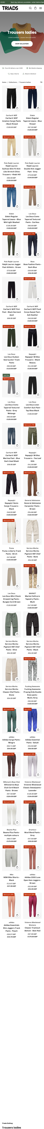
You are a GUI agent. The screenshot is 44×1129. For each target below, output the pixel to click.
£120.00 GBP (12, 605)
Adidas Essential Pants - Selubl (32, 741)
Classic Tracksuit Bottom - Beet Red (32, 929)
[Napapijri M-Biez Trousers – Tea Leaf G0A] (38, 445)
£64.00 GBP (32, 560)
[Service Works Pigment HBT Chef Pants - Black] (38, 634)
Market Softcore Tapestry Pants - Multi (32, 599)
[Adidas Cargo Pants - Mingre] (17, 730)
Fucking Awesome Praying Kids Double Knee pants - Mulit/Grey (32, 693)
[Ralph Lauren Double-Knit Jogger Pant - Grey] (38, 154)
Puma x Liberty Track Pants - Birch (11, 552)
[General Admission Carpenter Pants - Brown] (38, 493)
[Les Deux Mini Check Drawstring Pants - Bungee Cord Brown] (17, 586)
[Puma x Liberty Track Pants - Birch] (17, 541)
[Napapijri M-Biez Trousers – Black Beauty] (38, 347)
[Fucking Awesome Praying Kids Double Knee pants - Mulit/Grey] (38, 679)
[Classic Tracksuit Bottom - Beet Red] (38, 915)
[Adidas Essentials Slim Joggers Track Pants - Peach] (17, 915)
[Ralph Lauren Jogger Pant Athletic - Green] (17, 254)
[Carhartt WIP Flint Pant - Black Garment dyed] (17, 299)
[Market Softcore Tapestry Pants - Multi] (38, 586)
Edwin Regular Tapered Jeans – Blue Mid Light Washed (11, 219)
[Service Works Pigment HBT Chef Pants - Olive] (17, 634)
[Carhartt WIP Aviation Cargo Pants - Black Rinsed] (17, 108)
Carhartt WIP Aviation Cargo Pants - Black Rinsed (11, 121)
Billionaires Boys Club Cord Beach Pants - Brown (11, 788)
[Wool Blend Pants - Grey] (38, 822)
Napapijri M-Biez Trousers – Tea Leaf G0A (32, 458)
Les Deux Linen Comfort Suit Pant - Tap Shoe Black (32, 408)
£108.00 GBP (32, 414)
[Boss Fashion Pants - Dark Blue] (38, 254)
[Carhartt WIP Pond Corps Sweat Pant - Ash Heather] (38, 299)
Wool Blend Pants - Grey (32, 833)
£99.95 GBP (11, 465)
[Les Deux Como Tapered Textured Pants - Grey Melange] (17, 394)
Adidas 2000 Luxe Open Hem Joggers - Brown (32, 880)
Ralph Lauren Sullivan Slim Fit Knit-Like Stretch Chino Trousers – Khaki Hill (11, 170)
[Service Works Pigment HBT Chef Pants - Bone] (38, 541)
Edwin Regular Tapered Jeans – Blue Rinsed (32, 121)
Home (4, 82)
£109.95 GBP (12, 127)
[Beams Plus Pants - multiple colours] (17, 822)
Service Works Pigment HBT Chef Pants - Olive (11, 647)
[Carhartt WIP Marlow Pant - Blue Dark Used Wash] (17, 445)
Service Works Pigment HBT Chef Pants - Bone (32, 554)
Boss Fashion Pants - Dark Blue (32, 265)
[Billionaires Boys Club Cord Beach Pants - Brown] (17, 775)
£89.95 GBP (11, 318)
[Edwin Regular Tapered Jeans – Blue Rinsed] (38, 108)
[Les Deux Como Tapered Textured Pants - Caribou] (38, 205)
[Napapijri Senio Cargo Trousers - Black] (17, 493)
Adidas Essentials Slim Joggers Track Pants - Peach (11, 928)
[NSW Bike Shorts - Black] (17, 867)
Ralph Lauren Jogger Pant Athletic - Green (11, 265)
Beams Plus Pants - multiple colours (11, 833)
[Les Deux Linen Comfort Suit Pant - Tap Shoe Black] (38, 395)
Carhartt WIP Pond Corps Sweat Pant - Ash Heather (32, 312)
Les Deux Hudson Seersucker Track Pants (12, 360)
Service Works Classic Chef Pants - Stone (11, 692)
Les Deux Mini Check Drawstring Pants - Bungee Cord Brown (11, 599)
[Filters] (41, 82)
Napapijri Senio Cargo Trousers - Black (11, 506)
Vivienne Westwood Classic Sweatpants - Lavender (32, 788)
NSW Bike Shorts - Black (12, 878)
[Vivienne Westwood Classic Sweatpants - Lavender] (38, 775)
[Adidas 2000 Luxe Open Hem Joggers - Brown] (38, 867)
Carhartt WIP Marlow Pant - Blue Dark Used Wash (11, 458)
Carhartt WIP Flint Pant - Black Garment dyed (11, 312)
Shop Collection (22, 44)
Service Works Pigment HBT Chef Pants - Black (32, 647)
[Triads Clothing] (10, 8)
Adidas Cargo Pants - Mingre (11, 741)
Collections (13, 82)
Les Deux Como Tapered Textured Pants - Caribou (32, 219)
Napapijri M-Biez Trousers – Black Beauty (32, 360)
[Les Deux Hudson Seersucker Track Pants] (17, 347)
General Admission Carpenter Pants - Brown (32, 506)
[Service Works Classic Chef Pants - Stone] (17, 679)
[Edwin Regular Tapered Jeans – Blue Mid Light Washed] (17, 206)
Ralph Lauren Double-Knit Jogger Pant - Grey (32, 169)
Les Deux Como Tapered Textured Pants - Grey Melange (11, 409)
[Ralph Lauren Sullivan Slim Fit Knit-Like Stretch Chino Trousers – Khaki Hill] (17, 154)
